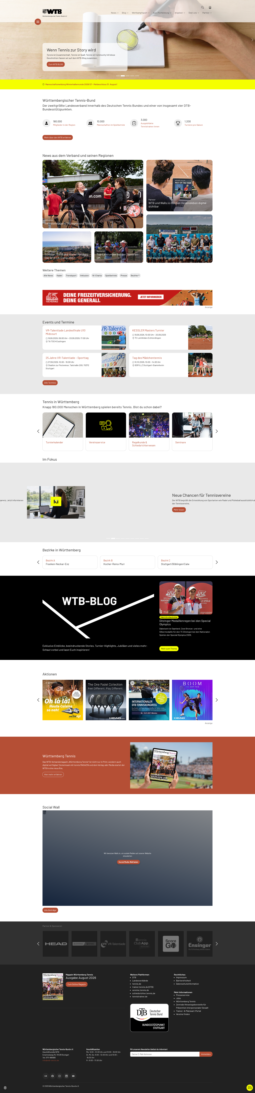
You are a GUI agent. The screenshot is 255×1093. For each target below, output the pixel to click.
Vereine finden (183, 1014)
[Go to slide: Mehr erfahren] (108, 538)
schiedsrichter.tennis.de (143, 993)
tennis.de (136, 983)
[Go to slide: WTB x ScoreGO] (137, 75)
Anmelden (206, 1054)
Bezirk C (165, 560)
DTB (134, 977)
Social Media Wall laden (128, 862)
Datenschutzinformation (187, 983)
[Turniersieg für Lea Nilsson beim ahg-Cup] (179, 245)
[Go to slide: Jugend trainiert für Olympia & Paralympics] (147, 538)
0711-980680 (51, 1057)
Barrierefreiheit (183, 980)
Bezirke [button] (134, 275)
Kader (59, 275)
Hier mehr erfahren (53, 774)
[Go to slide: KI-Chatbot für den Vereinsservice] (118, 538)
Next (217, 431)
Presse (124, 275)
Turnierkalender (54, 442)
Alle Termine (50, 382)
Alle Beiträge (50, 910)
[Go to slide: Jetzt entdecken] (127, 538)
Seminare (180, 442)
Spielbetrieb (111, 275)
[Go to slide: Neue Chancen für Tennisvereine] (113, 538)
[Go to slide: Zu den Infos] (132, 538)
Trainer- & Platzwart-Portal (188, 1011)
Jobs (178, 998)
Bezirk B (108, 560)
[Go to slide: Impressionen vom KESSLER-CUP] (132, 75)
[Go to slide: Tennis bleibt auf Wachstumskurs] (127, 75)
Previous (38, 431)
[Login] (210, 7)
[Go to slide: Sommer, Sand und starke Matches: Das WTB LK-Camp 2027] (118, 75)
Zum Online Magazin (76, 984)
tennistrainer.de (139, 996)
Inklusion (84, 275)
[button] (5, 1087)
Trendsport (71, 275)
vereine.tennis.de (140, 990)
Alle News (48, 275)
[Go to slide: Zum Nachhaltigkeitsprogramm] (137, 538)
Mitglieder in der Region (64, 125)
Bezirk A (50, 560)
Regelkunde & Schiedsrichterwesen (143, 444)
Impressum (181, 977)
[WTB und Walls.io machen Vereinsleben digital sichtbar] (179, 191)
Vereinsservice (97, 442)
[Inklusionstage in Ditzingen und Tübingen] (92, 207)
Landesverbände (140, 980)
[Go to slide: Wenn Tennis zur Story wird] (123, 75)
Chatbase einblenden (249, 1088)
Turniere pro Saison (194, 125)
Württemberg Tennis (186, 1001)
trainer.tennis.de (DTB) (142, 987)
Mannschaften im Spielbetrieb (111, 125)
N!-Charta (97, 275)
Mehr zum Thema (169, 648)
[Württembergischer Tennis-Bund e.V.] (54, 11)
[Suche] (202, 7)
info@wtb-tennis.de (50, 1060)
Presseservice (183, 995)
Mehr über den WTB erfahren (57, 137)
